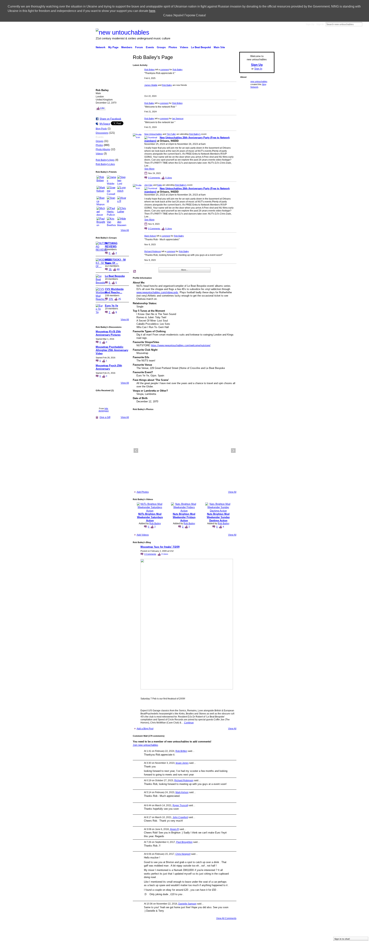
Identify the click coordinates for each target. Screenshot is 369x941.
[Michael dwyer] (101, 211)
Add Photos (143, 492)
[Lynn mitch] (121, 190)
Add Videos (143, 534)
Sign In (320, 24)
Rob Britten (149, 69)
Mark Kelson (150, 236)
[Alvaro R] (121, 200)
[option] (185, 450)
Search (365, 24)
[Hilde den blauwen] (121, 221)
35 (110, 269)
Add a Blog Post (145, 728)
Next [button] (233, 450)
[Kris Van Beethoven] (111, 221)
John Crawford (180, 817)
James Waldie (150, 85)
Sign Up (310, 24)
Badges (213, 936)
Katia (159, 185)
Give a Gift (105, 417)
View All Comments (226, 918)
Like (102, 108)
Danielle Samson (187, 903)
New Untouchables (153, 134)
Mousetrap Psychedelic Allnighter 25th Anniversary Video (112, 350)
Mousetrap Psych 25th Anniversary (109, 367)
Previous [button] (136, 450)
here (152, 10)
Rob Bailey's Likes (105, 164)
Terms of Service (265, 936)
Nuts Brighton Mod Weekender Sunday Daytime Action (218, 517)
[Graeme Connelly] (111, 190)
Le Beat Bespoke (115, 276)
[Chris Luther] (121, 211)
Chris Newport (182, 854)
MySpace (105, 123)
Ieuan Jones (182, 763)
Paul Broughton (184, 842)
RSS (134, 271)
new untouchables (258, 81)
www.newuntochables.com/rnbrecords (157, 292)
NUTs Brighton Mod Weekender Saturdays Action (150, 517)
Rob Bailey (178, 69)
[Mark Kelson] (101, 190)
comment (164, 69)
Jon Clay (148, 185)
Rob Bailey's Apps (105, 160)
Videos (99, 153)
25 (119, 299)
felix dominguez (104, 409)
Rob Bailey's (195, 134)
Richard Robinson (152, 251)
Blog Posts (101, 128)
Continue (189, 722)
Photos (99, 145)
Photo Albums (103, 149)
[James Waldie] (111, 180)
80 (118, 269)
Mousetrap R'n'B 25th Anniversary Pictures (108, 333)
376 (111, 299)
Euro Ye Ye (111, 305)
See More (149, 168)
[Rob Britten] (101, 180)
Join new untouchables (145, 745)
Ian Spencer (178, 118)
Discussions (102, 133)
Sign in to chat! (342, 939)
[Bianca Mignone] (101, 200)
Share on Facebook (110, 118)
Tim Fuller (171, 134)
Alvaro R (174, 829)
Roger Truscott (180, 805)
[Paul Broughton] (101, 221)
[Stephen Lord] (121, 180)
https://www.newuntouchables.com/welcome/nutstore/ (180, 345)
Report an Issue (228, 936)
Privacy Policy (247, 936)
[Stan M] (111, 200)
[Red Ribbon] (104, 399)
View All (125, 230)
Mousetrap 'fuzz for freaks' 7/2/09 (160, 546)
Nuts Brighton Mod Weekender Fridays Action (184, 517)
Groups (99, 141)
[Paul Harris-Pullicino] (111, 211)
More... (184, 270)
